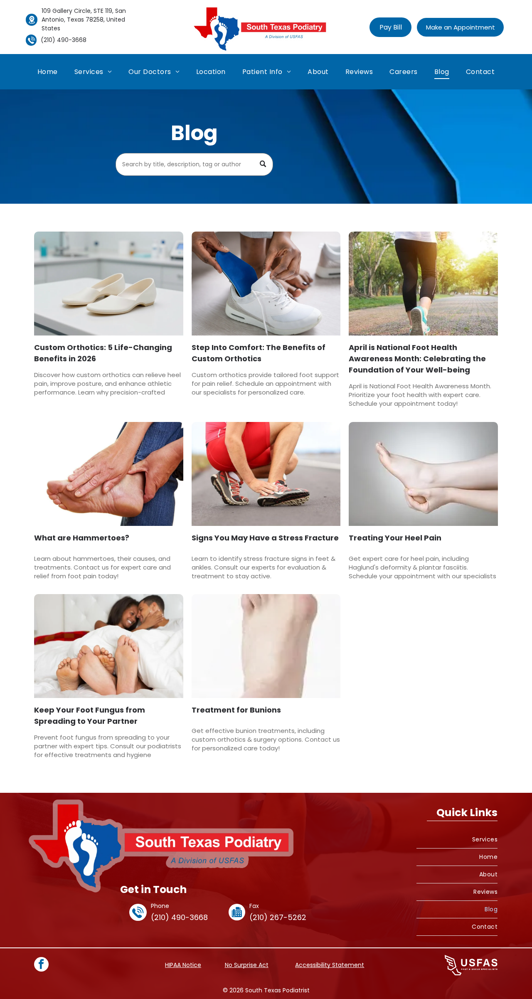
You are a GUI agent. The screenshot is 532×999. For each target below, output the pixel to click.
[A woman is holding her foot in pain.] (423, 474)
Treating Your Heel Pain (395, 538)
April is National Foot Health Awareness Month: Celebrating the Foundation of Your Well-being (417, 358)
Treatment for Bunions (236, 710)
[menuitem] (47, 71)
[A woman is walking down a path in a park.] (423, 283)
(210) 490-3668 (63, 40)
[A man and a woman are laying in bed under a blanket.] (108, 646)
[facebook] (41, 965)
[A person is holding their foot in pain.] (108, 474)
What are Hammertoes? (81, 538)
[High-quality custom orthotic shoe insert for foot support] (108, 283)
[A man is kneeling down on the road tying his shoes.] (266, 474)
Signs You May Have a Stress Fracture (265, 538)
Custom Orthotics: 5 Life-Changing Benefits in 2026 (103, 353)
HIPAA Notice (183, 965)
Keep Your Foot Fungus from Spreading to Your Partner (89, 715)
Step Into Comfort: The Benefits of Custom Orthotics (258, 353)
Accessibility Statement (329, 965)
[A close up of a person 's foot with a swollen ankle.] (266, 646)
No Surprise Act (246, 965)
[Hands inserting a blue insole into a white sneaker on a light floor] (266, 283)
